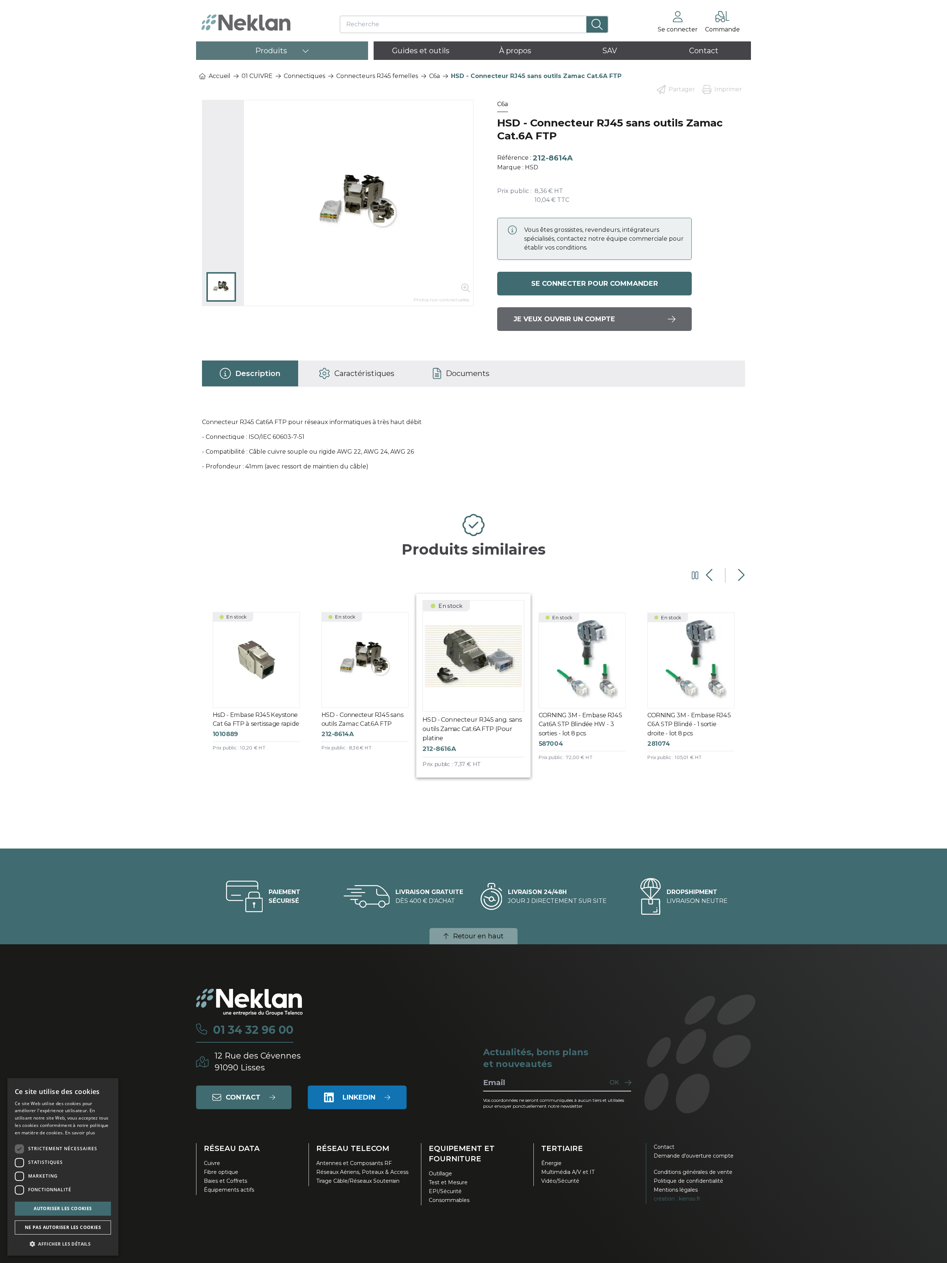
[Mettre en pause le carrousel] (695, 575)
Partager (681, 89)
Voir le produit (262, 688)
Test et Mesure (448, 1182)
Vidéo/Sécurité (560, 1181)
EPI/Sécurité (445, 1191)
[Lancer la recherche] (597, 24)
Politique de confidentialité (688, 1181)
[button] (63, 1243)
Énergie (551, 1163)
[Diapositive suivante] (740, 575)
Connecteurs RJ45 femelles (377, 75)
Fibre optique (221, 1172)
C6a (434, 75)
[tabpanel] (473, 447)
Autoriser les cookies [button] (63, 1208)
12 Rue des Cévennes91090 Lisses (258, 1062)
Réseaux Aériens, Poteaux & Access (362, 1172)
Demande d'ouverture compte (694, 1155)
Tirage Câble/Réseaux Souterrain (358, 1181)
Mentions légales (676, 1189)
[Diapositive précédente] (710, 575)
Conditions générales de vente (693, 1172)
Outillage (440, 1173)
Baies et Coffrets (225, 1181)
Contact (664, 1147)
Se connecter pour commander (594, 284)
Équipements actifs (229, 1189)
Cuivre (212, 1163)
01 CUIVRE (257, 75)
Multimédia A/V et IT (567, 1172)
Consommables (449, 1200)
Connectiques (304, 75)
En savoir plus (80, 1133)
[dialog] (62, 1167)
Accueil (219, 75)
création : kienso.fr (677, 1198)
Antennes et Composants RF (354, 1163)
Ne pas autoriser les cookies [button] (63, 1227)
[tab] (250, 373)
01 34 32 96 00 (253, 1030)
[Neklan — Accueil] (246, 22)
